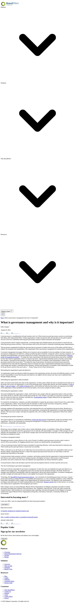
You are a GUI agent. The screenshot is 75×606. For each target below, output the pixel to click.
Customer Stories (9, 581)
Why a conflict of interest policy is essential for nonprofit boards (19, 517)
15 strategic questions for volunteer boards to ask (15, 511)
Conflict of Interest (24, 386)
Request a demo (48, 482)
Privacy (6, 598)
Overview (7, 552)
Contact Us (7, 591)
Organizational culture (40, 397)
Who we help (8, 566)
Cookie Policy (8, 596)
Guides (6, 578)
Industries (7, 567)
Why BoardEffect (9, 590)
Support (6, 593)
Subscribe (4, 538)
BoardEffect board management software (22, 477)
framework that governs (39, 419)
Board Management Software (12, 554)
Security (6, 555)
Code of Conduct (10, 386)
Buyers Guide (8, 583)
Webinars (7, 579)
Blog (5, 576)
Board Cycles (8, 569)
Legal (6, 595)
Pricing (6, 557)
